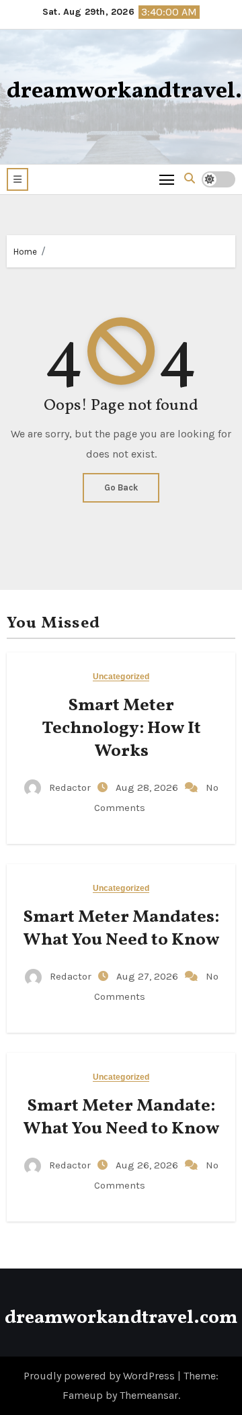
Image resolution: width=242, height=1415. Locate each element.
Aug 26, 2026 (148, 1165)
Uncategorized (121, 677)
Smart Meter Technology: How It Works (121, 728)
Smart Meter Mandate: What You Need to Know (121, 1117)
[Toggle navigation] (167, 179)
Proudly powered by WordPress (100, 1375)
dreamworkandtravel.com (121, 1318)
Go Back (121, 487)
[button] (17, 179)
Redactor (69, 787)
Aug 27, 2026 (148, 976)
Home (25, 252)
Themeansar (149, 1395)
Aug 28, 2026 (148, 787)
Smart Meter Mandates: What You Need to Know (121, 928)
